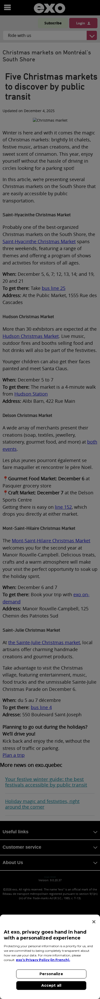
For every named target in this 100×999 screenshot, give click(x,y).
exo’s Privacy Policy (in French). (43, 960)
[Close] (93, 921)
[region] (50, 957)
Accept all (51, 985)
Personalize (51, 974)
